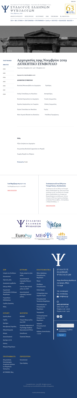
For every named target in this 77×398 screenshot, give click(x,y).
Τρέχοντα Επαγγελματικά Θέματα (41, 326)
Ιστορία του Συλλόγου (9, 273)
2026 (4, 69)
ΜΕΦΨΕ (22, 316)
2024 (4, 77)
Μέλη (4, 307)
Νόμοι (38, 281)
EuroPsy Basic (7, 316)
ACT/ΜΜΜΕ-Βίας (8, 372)
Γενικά (26, 162)
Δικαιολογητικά (7, 336)
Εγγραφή (61, 335)
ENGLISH (73, 1)
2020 (4, 94)
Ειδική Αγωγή (41, 290)
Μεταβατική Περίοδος (9, 326)
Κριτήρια (5, 323)
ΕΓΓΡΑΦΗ (20, 20)
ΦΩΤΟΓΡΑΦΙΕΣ (40, 16)
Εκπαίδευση (23, 333)
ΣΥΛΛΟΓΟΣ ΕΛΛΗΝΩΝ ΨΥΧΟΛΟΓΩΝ (30, 9)
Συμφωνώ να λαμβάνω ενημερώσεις (65, 330)
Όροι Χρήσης (24, 363)
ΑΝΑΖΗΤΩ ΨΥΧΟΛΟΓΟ (16, 16)
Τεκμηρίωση (40, 312)
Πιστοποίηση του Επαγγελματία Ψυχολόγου (42, 307)
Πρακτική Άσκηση (25, 336)
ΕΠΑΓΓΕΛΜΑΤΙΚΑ (29, 20)
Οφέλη (5, 320)
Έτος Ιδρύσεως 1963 (16, 13)
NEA (16, 20)
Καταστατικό (7, 276)
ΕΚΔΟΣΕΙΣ (69, 20)
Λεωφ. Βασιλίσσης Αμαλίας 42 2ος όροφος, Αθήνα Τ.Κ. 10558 (66, 283)
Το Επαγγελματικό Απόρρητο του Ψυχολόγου (42, 318)
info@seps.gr (63, 296)
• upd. (33, 68)
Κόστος (5, 343)
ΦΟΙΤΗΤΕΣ (54, 20)
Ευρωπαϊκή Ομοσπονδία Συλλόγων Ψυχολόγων (10, 292)
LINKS (47, 16)
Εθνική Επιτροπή (8, 330)
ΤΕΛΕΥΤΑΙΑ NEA (7, 60)
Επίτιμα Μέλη (7, 286)
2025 (4, 73)
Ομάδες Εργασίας (8, 303)
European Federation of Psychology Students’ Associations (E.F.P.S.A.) (27, 328)
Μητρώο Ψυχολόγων (9, 347)
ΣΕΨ (12, 20)
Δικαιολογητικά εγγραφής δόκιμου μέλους (25, 281)
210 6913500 (64, 291)
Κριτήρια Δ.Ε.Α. (7, 340)
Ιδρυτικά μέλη (7, 280)
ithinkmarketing (41, 392)
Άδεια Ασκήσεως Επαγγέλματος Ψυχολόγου (42, 275)
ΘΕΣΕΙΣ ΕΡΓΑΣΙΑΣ (29, 16)
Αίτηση (5, 333)
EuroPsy (48, 20)
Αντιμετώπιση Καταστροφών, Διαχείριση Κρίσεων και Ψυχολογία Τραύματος (9, 364)
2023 (4, 81)
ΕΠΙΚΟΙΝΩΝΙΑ (54, 16)
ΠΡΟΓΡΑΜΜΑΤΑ (39, 20)
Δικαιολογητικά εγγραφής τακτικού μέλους (25, 294)
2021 (4, 90)
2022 (4, 85)
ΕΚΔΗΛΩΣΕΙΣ (62, 20)
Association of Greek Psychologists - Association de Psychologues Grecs (31, 5)
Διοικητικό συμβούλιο (9, 283)
